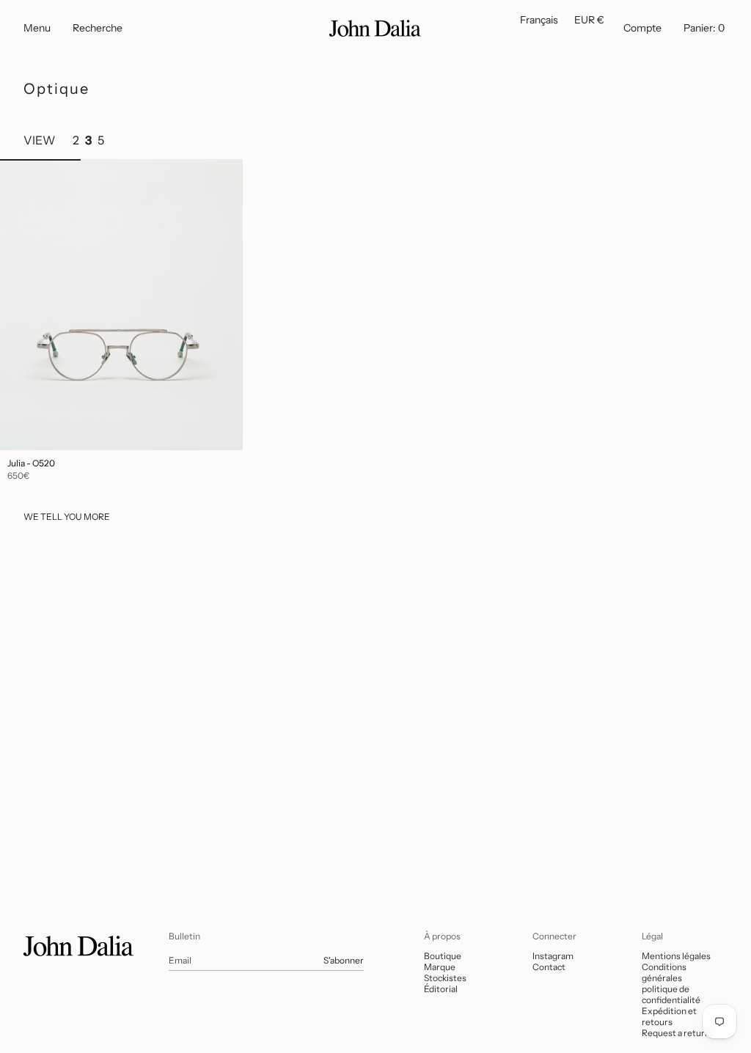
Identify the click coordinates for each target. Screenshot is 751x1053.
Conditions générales (664, 972)
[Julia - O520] (121, 304)
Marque (439, 966)
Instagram (553, 955)
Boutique (442, 955)
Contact (548, 966)
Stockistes (445, 977)
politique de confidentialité (671, 994)
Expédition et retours (669, 1016)
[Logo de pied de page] (78, 946)
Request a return (676, 1032)
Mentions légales (676, 955)
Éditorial (441, 988)
